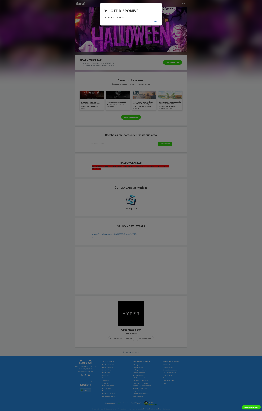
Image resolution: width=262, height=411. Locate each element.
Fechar (155, 21)
